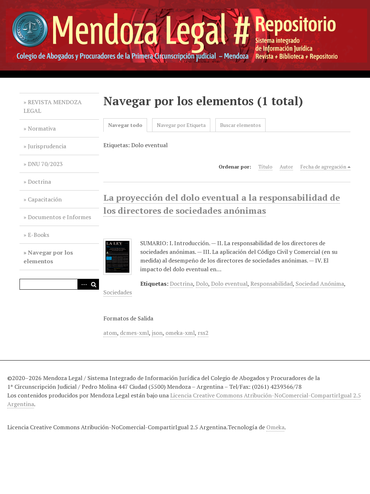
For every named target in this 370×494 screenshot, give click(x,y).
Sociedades (117, 292)
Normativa (42, 128)
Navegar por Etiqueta (181, 125)
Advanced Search (82, 284)
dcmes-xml (134, 333)
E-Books (38, 235)
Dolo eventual (229, 284)
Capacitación (45, 199)
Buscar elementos (240, 125)
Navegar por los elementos (48, 256)
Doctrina (39, 182)
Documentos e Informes (59, 217)
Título (265, 166)
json (157, 333)
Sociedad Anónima (320, 284)
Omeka (275, 427)
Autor (286, 166)
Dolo (202, 284)
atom (110, 333)
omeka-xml (180, 333)
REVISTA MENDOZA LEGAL (52, 106)
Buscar (93, 284)
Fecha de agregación (323, 166)
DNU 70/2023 (45, 164)
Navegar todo (125, 125)
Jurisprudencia (47, 146)
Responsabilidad (271, 284)
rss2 (203, 333)
